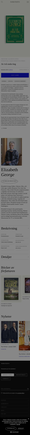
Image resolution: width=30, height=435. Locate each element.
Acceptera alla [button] (11, 428)
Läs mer (19, 424)
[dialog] (15, 217)
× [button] (28, 418)
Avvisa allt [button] (21, 428)
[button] (15, 432)
